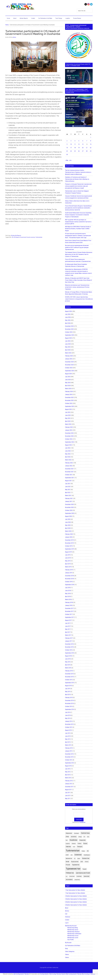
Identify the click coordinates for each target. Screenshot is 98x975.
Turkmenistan (39, 237)
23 (67, 151)
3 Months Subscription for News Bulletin (76, 896)
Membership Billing (72, 927)
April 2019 (68, 564)
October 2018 (68, 581)
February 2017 (69, 638)
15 (90, 144)
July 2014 (67, 712)
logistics (68, 843)
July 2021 (67, 483)
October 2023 (68, 403)
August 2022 (68, 445)
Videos (67, 954)
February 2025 (69, 356)
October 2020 (68, 510)
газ (66, 876)
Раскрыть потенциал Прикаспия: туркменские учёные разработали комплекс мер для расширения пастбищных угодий (78, 186)
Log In (66, 923)
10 (71, 144)
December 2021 (69, 468)
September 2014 (69, 709)
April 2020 (68, 528)
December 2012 (69, 754)
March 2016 (68, 668)
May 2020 (67, 525)
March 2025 (68, 353)
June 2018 (68, 590)
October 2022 (68, 439)
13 (82, 144)
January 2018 (68, 605)
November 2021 (69, 471)
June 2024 (68, 379)
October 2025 (68, 332)
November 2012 (69, 757)
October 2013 (68, 727)
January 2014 (68, 721)
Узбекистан (70, 873)
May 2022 (67, 454)
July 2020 (67, 519)
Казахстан (85, 858)
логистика (71, 876)
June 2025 (68, 344)
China (67, 836)
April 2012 (68, 774)
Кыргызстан (74, 861)
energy (80, 836)
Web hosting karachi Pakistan (74, 974)
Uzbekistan (78, 855)
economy (33, 237)
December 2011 (69, 786)
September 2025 (69, 335)
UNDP (67, 854)
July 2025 (67, 341)
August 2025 (68, 338)
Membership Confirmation (74, 933)
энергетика (77, 879)
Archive (67, 911)
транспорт (86, 876)
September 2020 (69, 513)
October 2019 (68, 546)
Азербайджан (87, 854)
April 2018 (68, 596)
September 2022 (69, 442)
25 (75, 151)
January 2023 (68, 430)
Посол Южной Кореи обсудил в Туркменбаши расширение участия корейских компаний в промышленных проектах (78, 208)
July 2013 (67, 733)
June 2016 (68, 659)
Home (7, 25)
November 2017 (69, 611)
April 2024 (68, 385)
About (66, 908)
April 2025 (68, 350)
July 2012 (67, 769)
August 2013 (68, 730)
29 (90, 151)
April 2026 (68, 323)
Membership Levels (72, 937)
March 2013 (68, 745)
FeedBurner (82, 822)
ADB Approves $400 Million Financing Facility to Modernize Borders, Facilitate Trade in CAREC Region (78, 228)
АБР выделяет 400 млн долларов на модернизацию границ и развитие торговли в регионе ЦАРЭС (78, 221)
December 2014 (69, 700)
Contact (67, 920)
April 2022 (68, 457)
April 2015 (68, 694)
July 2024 (67, 376)
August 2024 (68, 373)
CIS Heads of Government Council (22, 237)
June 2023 (68, 415)
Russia (85, 843)
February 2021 (69, 498)
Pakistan (74, 843)
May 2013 (67, 739)
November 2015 (69, 676)
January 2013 (68, 751)
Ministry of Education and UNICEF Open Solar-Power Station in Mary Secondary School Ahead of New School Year (78, 280)
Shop (66, 948)
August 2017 (68, 620)
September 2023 (69, 406)
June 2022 (68, 451)
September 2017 (69, 617)
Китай (67, 861)
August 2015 (68, 685)
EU (84, 836)
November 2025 (69, 329)
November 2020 (69, 507)
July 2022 (67, 448)
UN (87, 851)
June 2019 (68, 558)
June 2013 (68, 736)
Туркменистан (73, 868)
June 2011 (68, 795)
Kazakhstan (73, 840)
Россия (68, 864)
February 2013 (69, 748)
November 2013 (69, 724)
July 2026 (67, 314)
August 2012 (68, 766)
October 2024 (68, 367)
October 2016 (68, 650)
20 (82, 147)
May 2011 (67, 798)
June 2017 (68, 626)
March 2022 (68, 460)
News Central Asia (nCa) (19, 6)
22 (90, 147)
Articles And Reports (16, 235)
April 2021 (68, 492)
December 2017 (69, 608)
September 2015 (69, 682)
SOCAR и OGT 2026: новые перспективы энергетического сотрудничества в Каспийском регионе (79, 299)
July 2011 (67, 792)
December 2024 (69, 362)
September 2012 (69, 763)
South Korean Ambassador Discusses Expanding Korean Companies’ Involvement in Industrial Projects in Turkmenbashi (78, 214)
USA (71, 854)
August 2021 (68, 480)
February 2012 (69, 780)
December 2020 (69, 504)
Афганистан (69, 858)
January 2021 (68, 501)
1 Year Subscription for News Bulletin (75, 890)
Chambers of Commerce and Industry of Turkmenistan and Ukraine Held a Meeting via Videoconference (77, 179)
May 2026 (67, 320)
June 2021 (68, 486)
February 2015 (69, 697)
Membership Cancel (72, 929)
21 (86, 147)
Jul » (70, 160)
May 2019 (67, 561)
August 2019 (68, 552)
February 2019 (69, 569)
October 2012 (68, 760)
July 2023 (67, 412)
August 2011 (68, 789)
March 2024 (68, 388)
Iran (66, 840)
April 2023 (68, 421)
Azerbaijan (76, 833)
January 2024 (68, 394)
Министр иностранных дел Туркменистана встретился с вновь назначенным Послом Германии (77, 287)
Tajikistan (68, 846)
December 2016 (69, 644)
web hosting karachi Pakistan (21, 974)
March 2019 (68, 567)
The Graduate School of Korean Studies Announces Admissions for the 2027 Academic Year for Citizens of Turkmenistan (78, 254)
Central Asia (85, 833)
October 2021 (68, 474)
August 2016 (68, 656)
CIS (12, 237)
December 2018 (69, 575)
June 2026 (68, 317)
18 (75, 147)
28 (86, 151)
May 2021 (67, 489)
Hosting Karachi (44, 974)
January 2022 (68, 466)
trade (74, 846)
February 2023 (69, 427)
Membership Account (70, 925)
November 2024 (69, 365)
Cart (66, 914)
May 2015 (67, 691)
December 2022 (69, 433)
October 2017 (68, 614)
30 (67, 154)
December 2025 (69, 326)
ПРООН (86, 861)
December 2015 (69, 673)
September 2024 (69, 370)
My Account (68, 942)
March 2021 (68, 495)
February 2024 (69, 391)
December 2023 (69, 397)
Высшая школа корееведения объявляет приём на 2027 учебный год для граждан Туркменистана (77, 247)
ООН (82, 861)
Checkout (67, 917)
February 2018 (69, 602)
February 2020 (69, 534)
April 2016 (68, 665)
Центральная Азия (83, 873)
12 (79, 144)
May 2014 (67, 718)
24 (71, 151)
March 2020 (68, 531)
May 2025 (67, 347)
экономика (69, 879)
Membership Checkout (73, 931)
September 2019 (69, 549)
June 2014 (68, 715)
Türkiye (83, 851)
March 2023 (68, 424)
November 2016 (69, 647)
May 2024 (67, 382)
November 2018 (69, 578)
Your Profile (70, 939)
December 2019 (69, 540)
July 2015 (67, 688)
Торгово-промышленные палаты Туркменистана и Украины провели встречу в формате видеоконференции (78, 172)
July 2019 (67, 555)
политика (79, 876)
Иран (79, 858)
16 (67, 147)
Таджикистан (75, 864)
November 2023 (69, 400)
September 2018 (69, 584)
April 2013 (68, 742)
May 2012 (67, 772)
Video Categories (69, 951)
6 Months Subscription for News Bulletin (76, 902)
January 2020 (68, 537)
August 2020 (68, 516)
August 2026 (68, 311)
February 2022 (69, 463)
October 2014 (68, 706)
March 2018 (68, 599)
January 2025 (68, 359)
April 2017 (68, 632)
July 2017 (67, 623)
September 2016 (69, 653)
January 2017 (68, 641)
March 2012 (68, 777)
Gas (88, 836)
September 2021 (69, 477)
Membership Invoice (72, 935)
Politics (79, 843)
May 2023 (67, 418)
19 (79, 147)
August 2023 (68, 409)
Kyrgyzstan (82, 840)
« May (66, 160)
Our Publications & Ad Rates (72, 945)
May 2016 (67, 662)
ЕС (74, 858)
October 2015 (68, 679)
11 (75, 144)
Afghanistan (69, 833)
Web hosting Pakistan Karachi (57, 974)
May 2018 (67, 593)
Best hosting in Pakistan (88, 974)
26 (79, 151)
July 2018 (67, 587)
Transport (79, 846)
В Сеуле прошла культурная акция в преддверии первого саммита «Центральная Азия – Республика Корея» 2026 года (78, 235)
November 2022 (69, 436)
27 (82, 151)
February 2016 (69, 671)
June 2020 (68, 522)
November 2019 (69, 543)
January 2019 (68, 572)
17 (71, 147)
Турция (84, 869)
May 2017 (67, 629)
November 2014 (69, 703)
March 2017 (68, 635)
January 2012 (68, 783)
